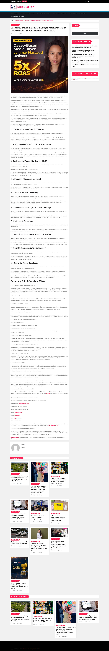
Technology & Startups (18, 16)
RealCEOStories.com (15, 437)
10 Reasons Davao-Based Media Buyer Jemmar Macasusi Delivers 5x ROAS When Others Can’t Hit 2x (34, 20)
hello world (74, 78)
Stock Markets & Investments (78, 13)
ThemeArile (37, 649)
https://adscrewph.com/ (24, 403)
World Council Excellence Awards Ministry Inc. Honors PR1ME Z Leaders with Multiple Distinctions (42, 620)
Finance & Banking (45, 13)
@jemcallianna (18, 418)
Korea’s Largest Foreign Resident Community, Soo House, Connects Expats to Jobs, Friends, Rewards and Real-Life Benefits (58, 544)
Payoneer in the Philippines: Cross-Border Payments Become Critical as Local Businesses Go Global (88, 617)
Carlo (14, 33)
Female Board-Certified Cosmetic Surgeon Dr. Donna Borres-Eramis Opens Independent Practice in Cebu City (39, 547)
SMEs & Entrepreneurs (60, 13)
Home (12, 20)
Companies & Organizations (29, 13)
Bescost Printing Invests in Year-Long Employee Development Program (38, 517)
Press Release (15, 13)
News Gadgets (31, 649)
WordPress (25, 649)
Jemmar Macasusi (18, 412)
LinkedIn (48, 393)
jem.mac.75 (17, 415)
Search (75, 25)
